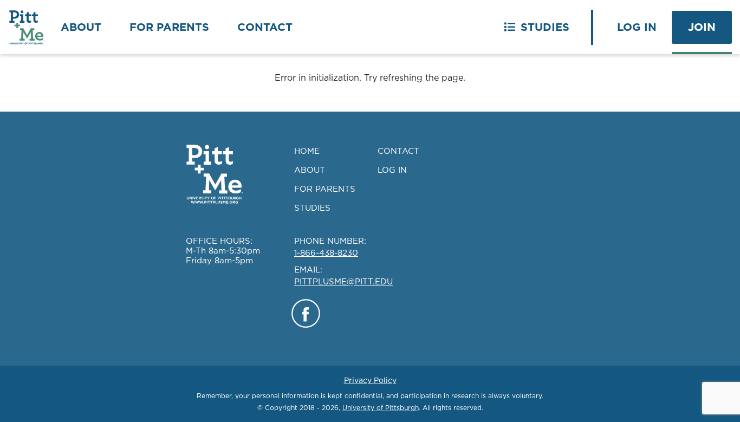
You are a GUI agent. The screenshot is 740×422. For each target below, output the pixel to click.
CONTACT (398, 151)
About (81, 27)
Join (702, 27)
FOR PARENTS (324, 188)
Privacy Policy (370, 380)
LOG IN (392, 170)
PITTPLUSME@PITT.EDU (343, 281)
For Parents (169, 27)
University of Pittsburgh (380, 407)
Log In (637, 27)
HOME (307, 151)
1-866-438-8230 (326, 252)
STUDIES (312, 207)
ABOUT (309, 170)
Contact (265, 27)
